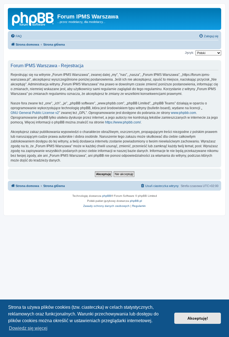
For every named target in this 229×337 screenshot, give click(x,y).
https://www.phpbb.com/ (123, 122)
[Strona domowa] (33, 18)
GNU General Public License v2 (35, 113)
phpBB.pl (136, 200)
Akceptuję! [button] (197, 318)
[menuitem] (16, 36)
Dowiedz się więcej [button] (28, 328)
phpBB (106, 195)
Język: (189, 52)
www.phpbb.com (183, 113)
